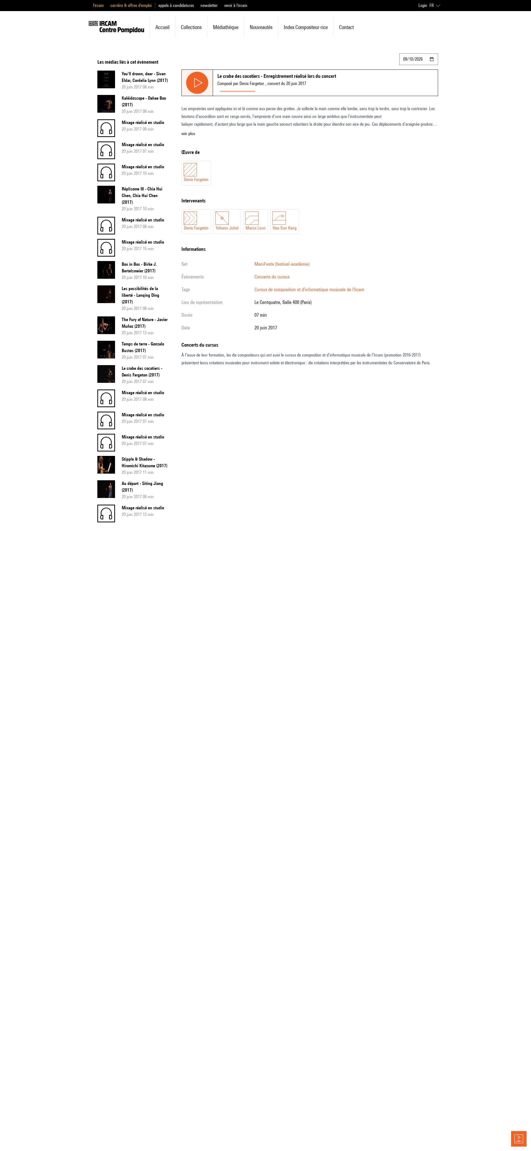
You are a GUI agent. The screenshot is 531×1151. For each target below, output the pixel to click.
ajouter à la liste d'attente (282, 90)
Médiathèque (225, 27)
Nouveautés (261, 27)
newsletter (209, 5)
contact (346, 27)
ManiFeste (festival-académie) (281, 264)
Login (422, 5)
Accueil (162, 27)
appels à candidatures (176, 5)
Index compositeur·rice (306, 27)
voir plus (188, 133)
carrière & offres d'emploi (131, 5)
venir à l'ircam (235, 5)
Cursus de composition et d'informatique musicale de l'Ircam (309, 289)
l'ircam (98, 5)
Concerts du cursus (272, 277)
